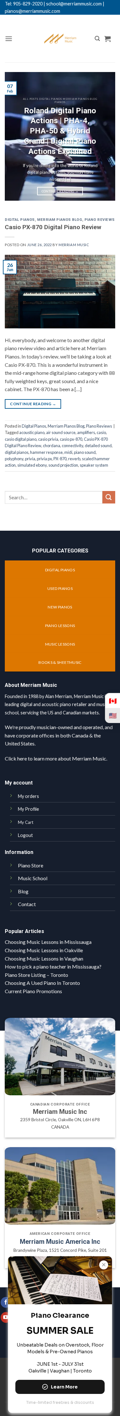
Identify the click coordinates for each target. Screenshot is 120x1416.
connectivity (72, 445)
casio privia (48, 439)
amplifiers (86, 432)
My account (19, 783)
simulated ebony (32, 465)
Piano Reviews (99, 220)
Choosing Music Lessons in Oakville (44, 950)
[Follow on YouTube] (6, 1317)
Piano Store (30, 865)
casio (101, 432)
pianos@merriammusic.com (32, 11)
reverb (74, 458)
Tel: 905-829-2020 (24, 3)
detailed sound (98, 445)
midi (68, 452)
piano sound (85, 452)
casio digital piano (20, 439)
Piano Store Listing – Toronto (36, 975)
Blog (23, 891)
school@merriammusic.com (74, 3)
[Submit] (108, 497)
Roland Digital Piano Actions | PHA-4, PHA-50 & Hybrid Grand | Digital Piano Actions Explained (60, 131)
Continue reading (60, 191)
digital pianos (16, 452)
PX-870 (60, 458)
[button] (8, 38)
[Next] (105, 136)
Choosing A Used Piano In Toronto (42, 983)
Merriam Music (74, 245)
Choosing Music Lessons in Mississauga (48, 942)
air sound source (61, 432)
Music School (32, 878)
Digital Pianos (20, 220)
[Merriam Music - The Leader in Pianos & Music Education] (60, 39)
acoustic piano (31, 432)
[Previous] (15, 136)
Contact (27, 904)
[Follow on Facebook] (6, 1302)
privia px (44, 458)
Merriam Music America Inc (60, 1241)
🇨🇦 (113, 700)
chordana (51, 445)
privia (30, 458)
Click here (16, 758)
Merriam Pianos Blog (59, 220)
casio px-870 (71, 439)
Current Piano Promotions (33, 991)
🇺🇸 (113, 715)
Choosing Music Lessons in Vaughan (44, 958)
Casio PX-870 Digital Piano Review (53, 227)
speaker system (94, 465)
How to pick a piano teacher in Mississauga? (53, 966)
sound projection (63, 465)
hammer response (46, 452)
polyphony (14, 458)
